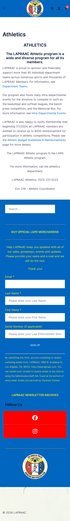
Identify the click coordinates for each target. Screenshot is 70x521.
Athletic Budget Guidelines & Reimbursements (36, 140)
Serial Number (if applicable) (23, 326)
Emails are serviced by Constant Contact (39, 380)
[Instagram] (35, 431)
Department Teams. (15, 86)
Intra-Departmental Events (49, 113)
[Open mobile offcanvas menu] (4, 8)
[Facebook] (35, 418)
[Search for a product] (52, 8)
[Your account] (59, 8)
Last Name (13, 293)
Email (9, 276)
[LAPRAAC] (35, 8)
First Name (13, 310)
